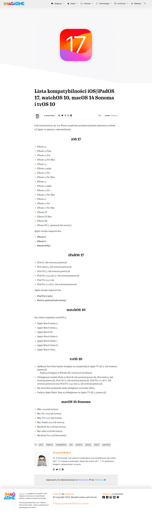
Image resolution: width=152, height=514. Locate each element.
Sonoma (88, 445)
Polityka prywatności (62, 503)
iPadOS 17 (49, 445)
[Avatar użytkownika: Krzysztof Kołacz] (41, 458)
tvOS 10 (96, 445)
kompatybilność (61, 445)
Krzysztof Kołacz (49, 115)
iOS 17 (41, 445)
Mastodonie (83, 480)
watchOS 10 (106, 445)
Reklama (137, 3)
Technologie (104, 3)
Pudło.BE (57, 494)
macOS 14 (79, 445)
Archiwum (121, 3)
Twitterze (99, 480)
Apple (72, 3)
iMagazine (22, 493)
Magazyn (58, 3)
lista (71, 445)
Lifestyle (86, 3)
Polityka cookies (81, 503)
